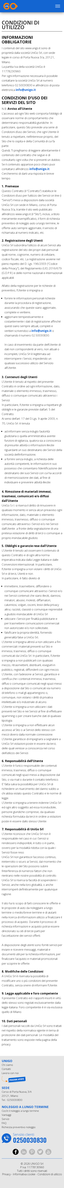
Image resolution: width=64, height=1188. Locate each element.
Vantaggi (6, 1115)
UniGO (20, 6)
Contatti (6, 1069)
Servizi (5, 1119)
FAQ (4, 1123)
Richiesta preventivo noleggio (18, 1127)
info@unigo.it (26, 90)
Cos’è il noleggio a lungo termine (20, 1110)
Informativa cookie (24, 1174)
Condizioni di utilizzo (50, 1174)
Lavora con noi (10, 1073)
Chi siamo (7, 1064)
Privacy (6, 1174)
